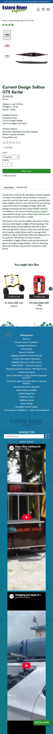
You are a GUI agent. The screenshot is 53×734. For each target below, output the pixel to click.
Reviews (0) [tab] (22, 187)
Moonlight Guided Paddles (26, 407)
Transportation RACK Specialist (26, 387)
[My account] (38, 9)
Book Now (42, 722)
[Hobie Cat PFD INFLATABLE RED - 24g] (39, 285)
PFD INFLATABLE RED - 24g (39, 304)
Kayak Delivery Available (26, 390)
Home (4, 20)
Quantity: (5, 160)
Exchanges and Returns (26, 345)
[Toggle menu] (48, 9)
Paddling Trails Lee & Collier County (26, 362)
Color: (5, 153)
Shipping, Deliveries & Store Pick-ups (26, 355)
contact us (36, 211)
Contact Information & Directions (26, 359)
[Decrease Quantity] (4, 164)
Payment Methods (26, 352)
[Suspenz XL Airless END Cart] (13, 285)
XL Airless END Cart (14, 302)
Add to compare (10, 176)
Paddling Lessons (26, 400)
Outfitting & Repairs (26, 372)
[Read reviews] (10, 142)
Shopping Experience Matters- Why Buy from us (26, 369)
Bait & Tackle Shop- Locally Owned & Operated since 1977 (26, 376)
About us (26, 339)
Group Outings (26, 403)
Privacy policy (26, 349)
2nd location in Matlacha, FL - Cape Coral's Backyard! (26, 410)
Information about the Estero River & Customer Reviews (27, 382)
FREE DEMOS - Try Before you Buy (26, 365)
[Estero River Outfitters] (14, 9)
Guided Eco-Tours (26, 397)
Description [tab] (9, 187)
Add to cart (26, 171)
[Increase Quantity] (10, 164)
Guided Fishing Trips (26, 393)
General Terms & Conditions (26, 342)
